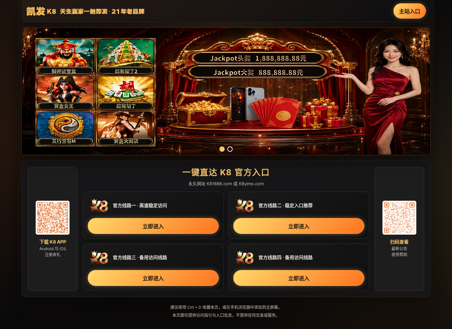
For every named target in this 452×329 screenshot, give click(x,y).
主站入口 (409, 11)
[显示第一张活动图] (222, 149)
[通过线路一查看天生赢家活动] (226, 91)
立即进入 (153, 226)
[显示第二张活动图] (230, 149)
